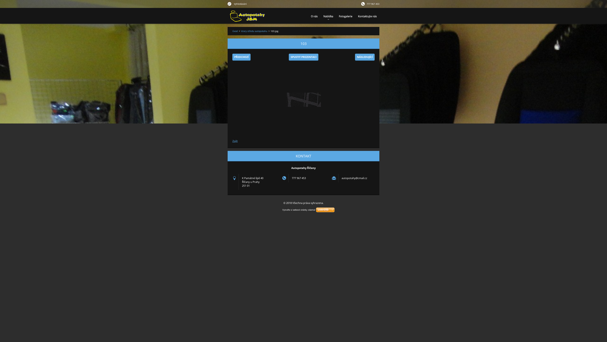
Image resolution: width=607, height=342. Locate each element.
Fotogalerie (345, 16)
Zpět (235, 141)
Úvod (235, 31)
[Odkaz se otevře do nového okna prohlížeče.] (303, 99)
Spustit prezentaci (303, 57)
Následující (365, 57)
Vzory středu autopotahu (254, 31)
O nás (314, 16)
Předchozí (241, 57)
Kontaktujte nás (367, 16)
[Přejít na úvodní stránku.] (247, 18)
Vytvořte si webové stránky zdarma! (298, 210)
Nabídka (328, 16)
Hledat (229, 4)
